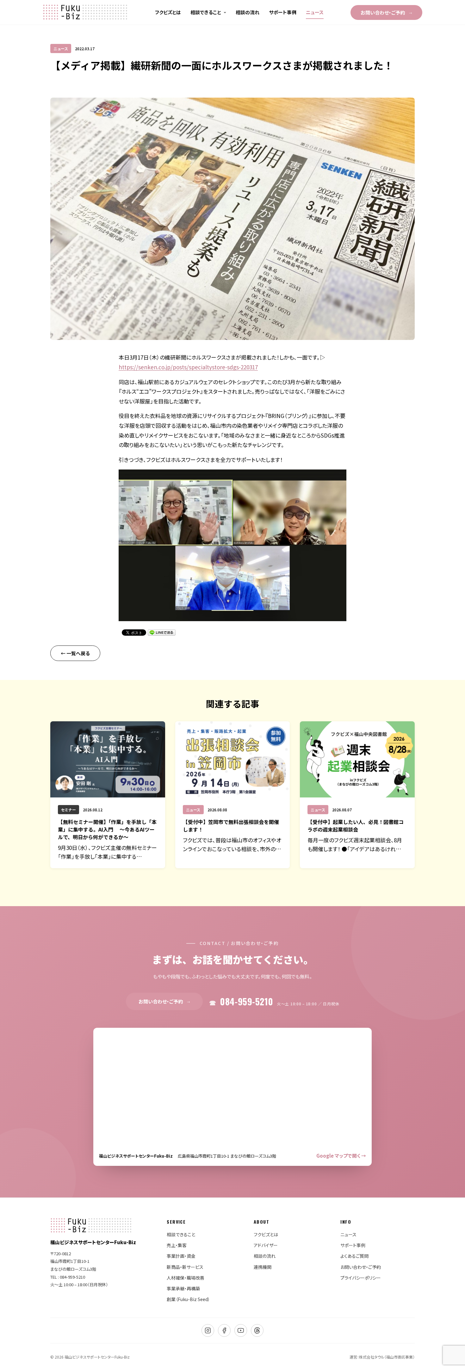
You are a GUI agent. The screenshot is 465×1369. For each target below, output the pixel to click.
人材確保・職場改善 (185, 1278)
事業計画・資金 (181, 1256)
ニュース (315, 12)
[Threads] (257, 1330)
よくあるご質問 (354, 1256)
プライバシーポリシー (360, 1278)
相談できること (205, 12)
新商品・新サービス (185, 1267)
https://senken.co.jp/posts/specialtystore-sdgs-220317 (188, 367)
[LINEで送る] (162, 632)
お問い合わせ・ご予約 (386, 12)
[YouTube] (240, 1330)
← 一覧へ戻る (75, 653)
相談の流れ (247, 12)
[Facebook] (224, 1330)
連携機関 (262, 1267)
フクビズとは (168, 12)
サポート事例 (282, 12)
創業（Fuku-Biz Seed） (188, 1299)
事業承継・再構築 (183, 1288)
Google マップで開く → (341, 1155)
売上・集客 (177, 1245)
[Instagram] (208, 1330)
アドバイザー (266, 1245)
